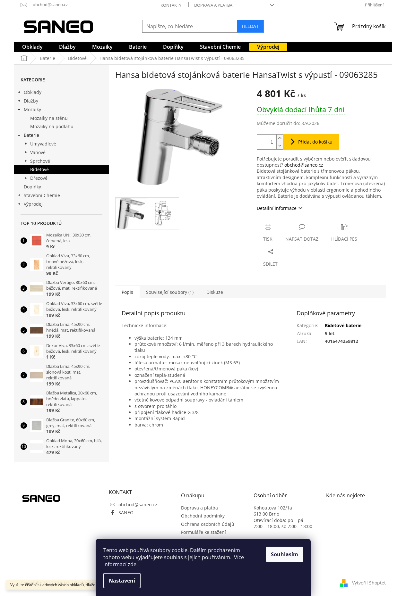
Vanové (38, 152)
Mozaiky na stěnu (49, 118)
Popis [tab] (127, 292)
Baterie (31, 135)
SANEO (126, 512)
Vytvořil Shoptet (369, 582)
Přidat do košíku (315, 142)
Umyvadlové (43, 144)
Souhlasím (284, 554)
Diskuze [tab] (214, 292)
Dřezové (39, 178)
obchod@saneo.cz (303, 165)
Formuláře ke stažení (203, 532)
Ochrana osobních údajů (207, 524)
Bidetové (39, 169)
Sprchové (40, 161)
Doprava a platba (213, 5)
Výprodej (33, 204)
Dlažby (31, 101)
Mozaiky (32, 109)
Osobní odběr (270, 496)
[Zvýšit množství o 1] (279, 138)
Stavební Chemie (42, 195)
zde (132, 564)
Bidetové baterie (343, 325)
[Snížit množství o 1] (279, 145)
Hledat (250, 26)
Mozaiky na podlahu (51, 126)
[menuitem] (32, 47)
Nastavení (122, 580)
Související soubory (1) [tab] (170, 292)
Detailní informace (277, 208)
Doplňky (32, 187)
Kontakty (170, 5)
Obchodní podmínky (203, 516)
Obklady (32, 92)
